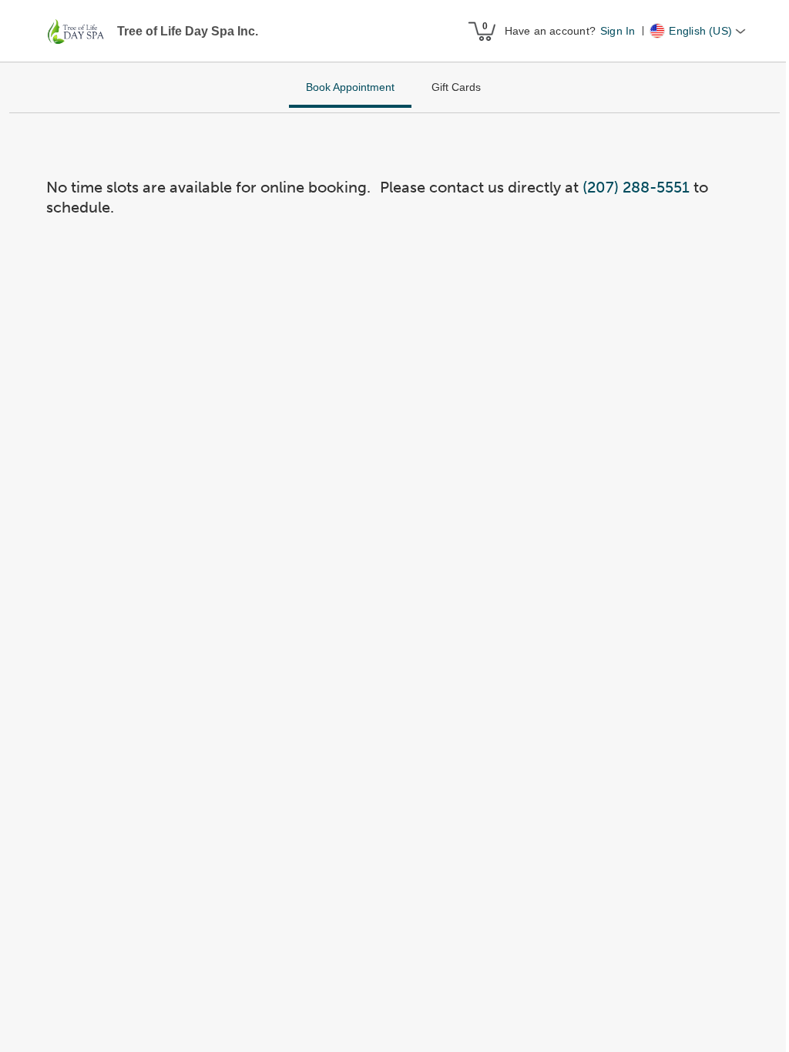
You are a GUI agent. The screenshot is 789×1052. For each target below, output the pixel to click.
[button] (77, 31)
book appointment (350, 87)
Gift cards (456, 87)
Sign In (617, 31)
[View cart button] (481, 31)
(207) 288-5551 (636, 187)
